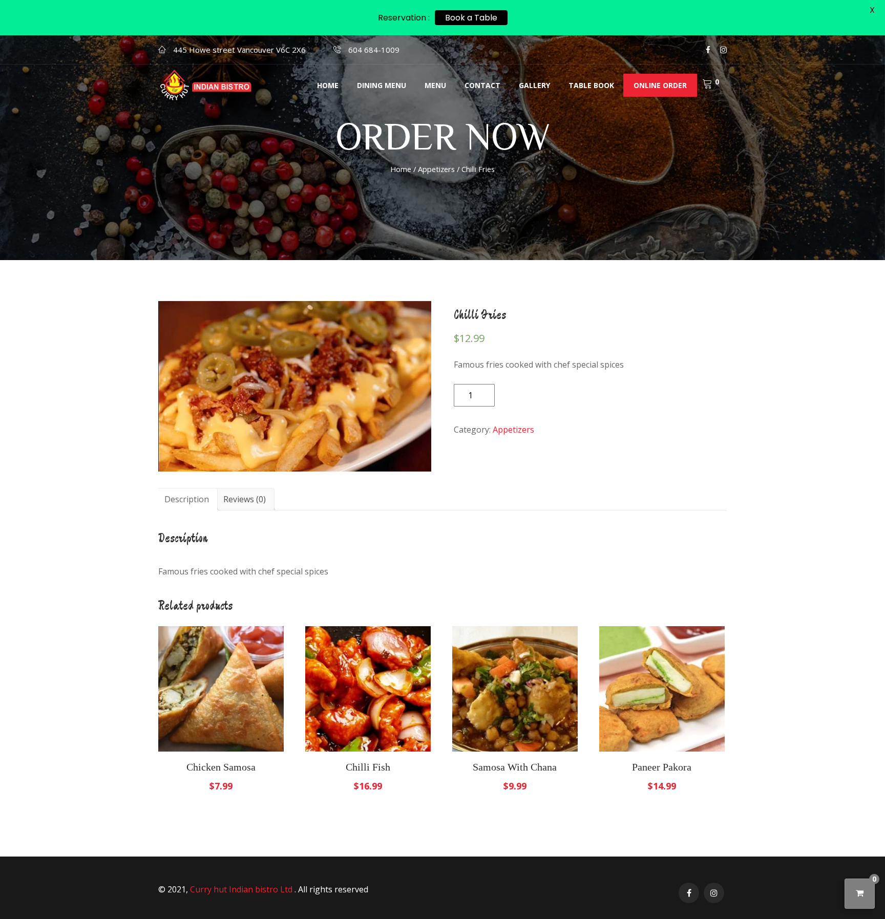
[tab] (187, 499)
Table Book (591, 85)
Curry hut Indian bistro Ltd (242, 889)
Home (328, 85)
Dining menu (381, 85)
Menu (435, 85)
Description (186, 499)
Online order (660, 85)
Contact (482, 85)
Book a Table (471, 18)
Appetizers (436, 169)
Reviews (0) (244, 499)
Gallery (534, 85)
